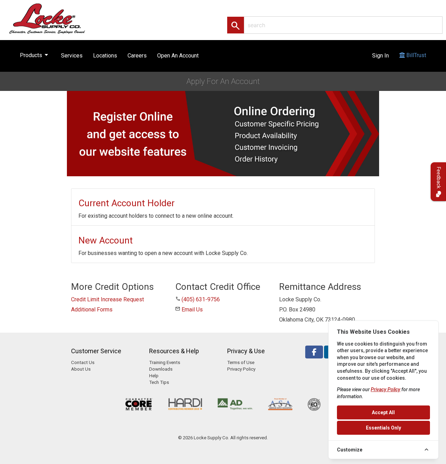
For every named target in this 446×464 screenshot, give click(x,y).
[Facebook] (314, 352)
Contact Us (82, 362)
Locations (105, 55)
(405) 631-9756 (201, 299)
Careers (137, 55)
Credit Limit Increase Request (107, 299)
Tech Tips (159, 382)
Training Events (164, 362)
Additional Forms (92, 309)
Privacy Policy (241, 369)
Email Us (192, 309)
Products (35, 55)
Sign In (380, 55)
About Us (81, 369)
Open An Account (178, 55)
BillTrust (415, 55)
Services (72, 55)
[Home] (54, 18)
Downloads (160, 369)
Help (154, 375)
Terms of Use (240, 362)
